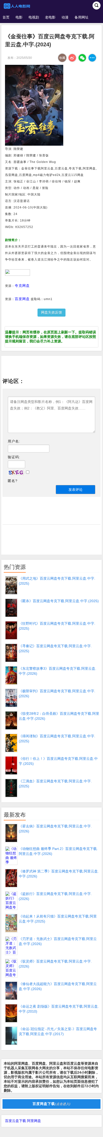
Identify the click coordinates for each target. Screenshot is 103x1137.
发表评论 (75, 490)
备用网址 (81, 17)
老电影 (50, 17)
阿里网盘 (34, 1121)
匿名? (13, 481)
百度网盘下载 (51, 1104)
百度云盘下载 (15, 1121)
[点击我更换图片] (16, 473)
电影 (19, 17)
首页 (6, 17)
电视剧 (33, 17)
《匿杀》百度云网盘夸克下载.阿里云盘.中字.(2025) (59, 601)
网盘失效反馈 (51, 312)
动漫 (65, 17)
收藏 (62, 58)
